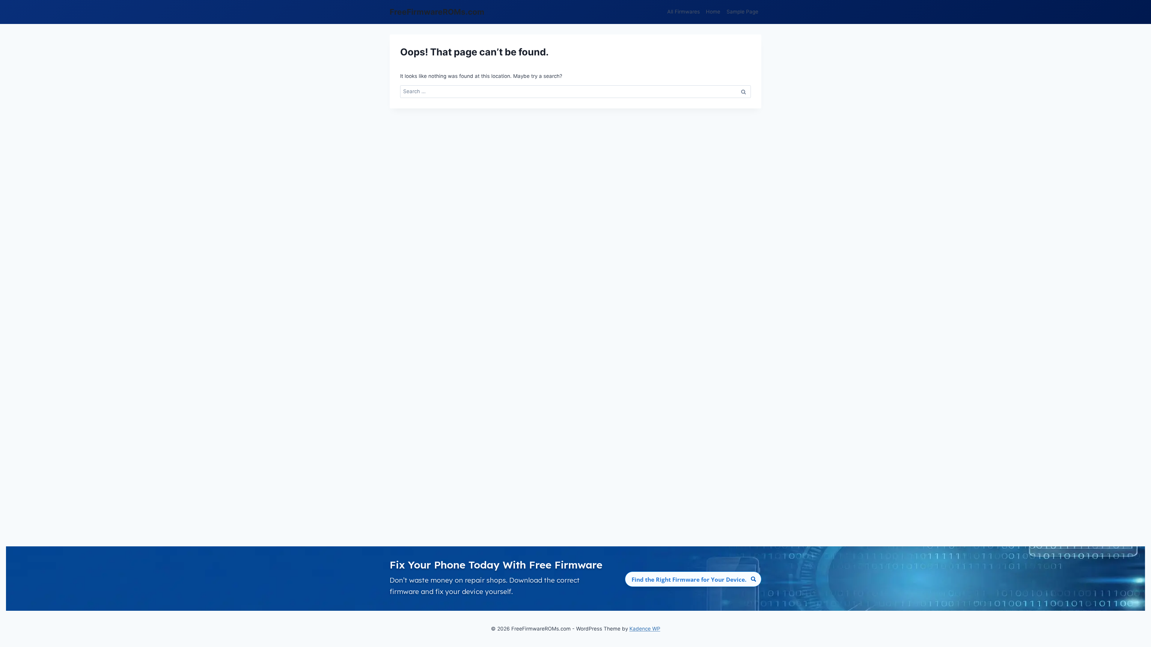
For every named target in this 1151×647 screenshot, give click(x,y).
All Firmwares (683, 12)
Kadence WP (644, 629)
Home (713, 12)
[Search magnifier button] (753, 579)
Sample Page (742, 12)
